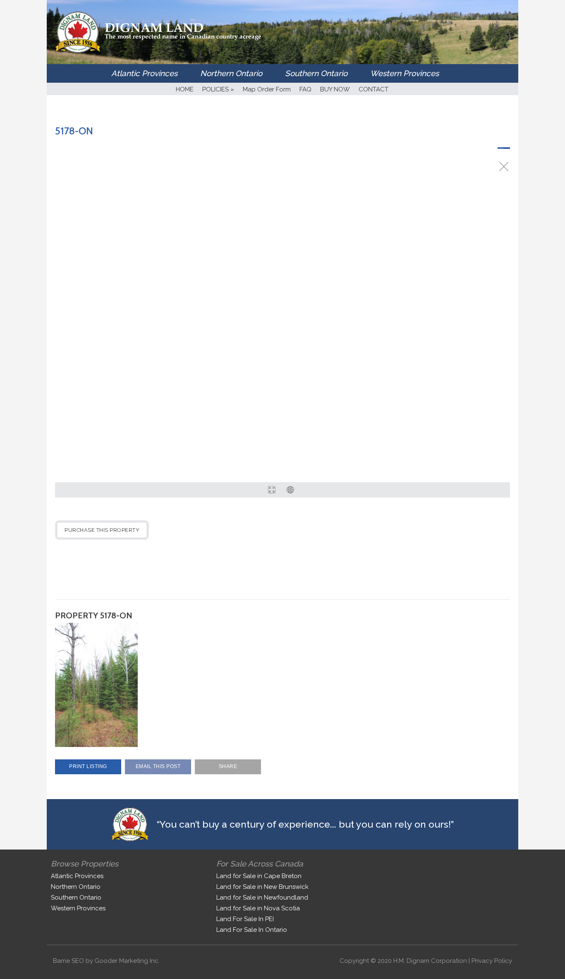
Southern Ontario (316, 73)
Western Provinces (404, 73)
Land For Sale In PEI (245, 919)
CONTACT (373, 89)
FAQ (305, 89)
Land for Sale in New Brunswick (262, 886)
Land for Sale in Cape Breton (259, 876)
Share (228, 766)
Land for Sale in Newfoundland (262, 897)
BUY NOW (335, 89)
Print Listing (88, 766)
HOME (185, 89)
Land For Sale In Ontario (251, 930)
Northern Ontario (231, 73)
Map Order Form (267, 89)
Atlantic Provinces (144, 73)
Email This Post (158, 766)
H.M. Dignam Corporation (430, 961)
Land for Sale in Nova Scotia (258, 908)
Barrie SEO (68, 961)
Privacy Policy (492, 961)
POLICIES (218, 89)
